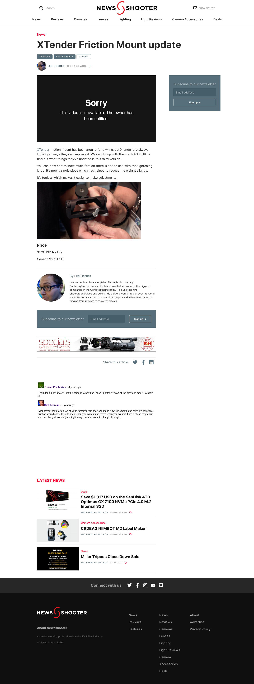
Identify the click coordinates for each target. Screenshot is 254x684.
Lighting (125, 19)
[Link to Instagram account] (145, 585)
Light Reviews (151, 19)
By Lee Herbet (80, 276)
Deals (217, 19)
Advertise (197, 622)
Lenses (102, 19)
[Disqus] (96, 424)
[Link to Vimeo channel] (161, 585)
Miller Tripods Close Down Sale (110, 556)
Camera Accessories (187, 19)
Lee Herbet (56, 65)
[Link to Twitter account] (129, 585)
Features (135, 629)
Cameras (80, 19)
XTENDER (44, 56)
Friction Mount (64, 56)
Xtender (83, 56)
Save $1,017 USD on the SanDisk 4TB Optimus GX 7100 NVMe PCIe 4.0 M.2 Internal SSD (116, 502)
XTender (43, 149)
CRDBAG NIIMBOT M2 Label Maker (113, 528)
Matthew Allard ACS (94, 512)
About (194, 615)
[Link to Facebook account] (137, 585)
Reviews (57, 19)
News (36, 19)
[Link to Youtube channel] (153, 585)
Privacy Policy (200, 629)
